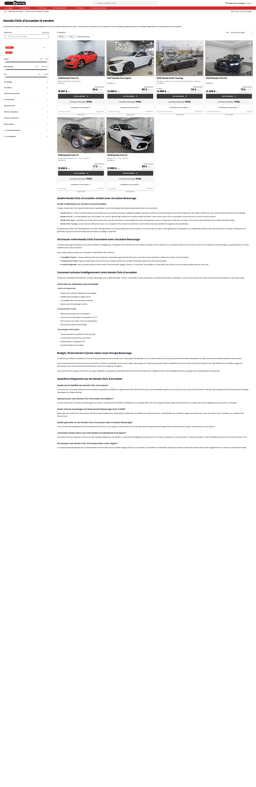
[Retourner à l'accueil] (5, 11)
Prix (5, 74)
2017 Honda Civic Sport (119, 78)
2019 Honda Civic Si (117, 155)
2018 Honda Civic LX (68, 155)
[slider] (5, 62)
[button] (44, 47)
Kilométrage (8, 67)
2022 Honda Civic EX (216, 78)
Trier (227, 33)
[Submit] (94, 3)
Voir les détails (79, 96)
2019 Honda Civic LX (68, 78)
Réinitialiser (45, 32)
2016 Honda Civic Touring (170, 78)
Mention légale (81, 114)
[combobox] (26, 47)
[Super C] (15, 3)
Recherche (8, 32)
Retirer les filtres (84, 37)
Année (6, 59)
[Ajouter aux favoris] (102, 43)
